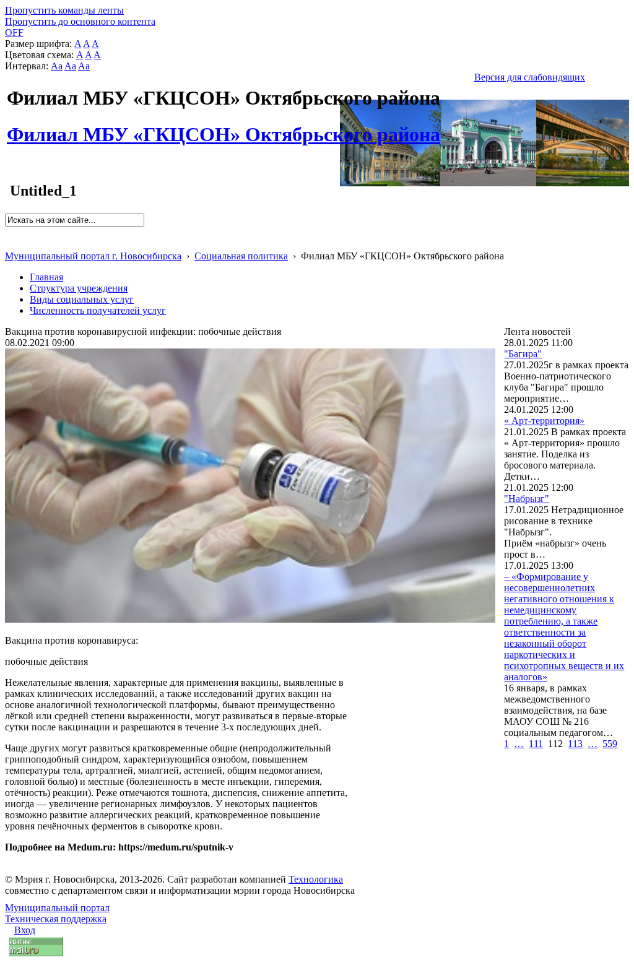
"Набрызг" (526, 498)
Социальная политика (241, 256)
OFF (14, 32)
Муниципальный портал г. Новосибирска (93, 256)
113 (575, 743)
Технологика (316, 879)
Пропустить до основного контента (80, 21)
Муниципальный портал (57, 907)
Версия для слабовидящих (529, 77)
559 (609, 743)
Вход (24, 930)
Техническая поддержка (55, 919)
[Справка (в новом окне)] (10, 243)
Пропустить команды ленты (64, 10)
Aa (57, 66)
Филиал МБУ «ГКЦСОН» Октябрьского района (223, 127)
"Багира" (523, 353)
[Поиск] (9, 232)
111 (536, 743)
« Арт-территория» (544, 420)
